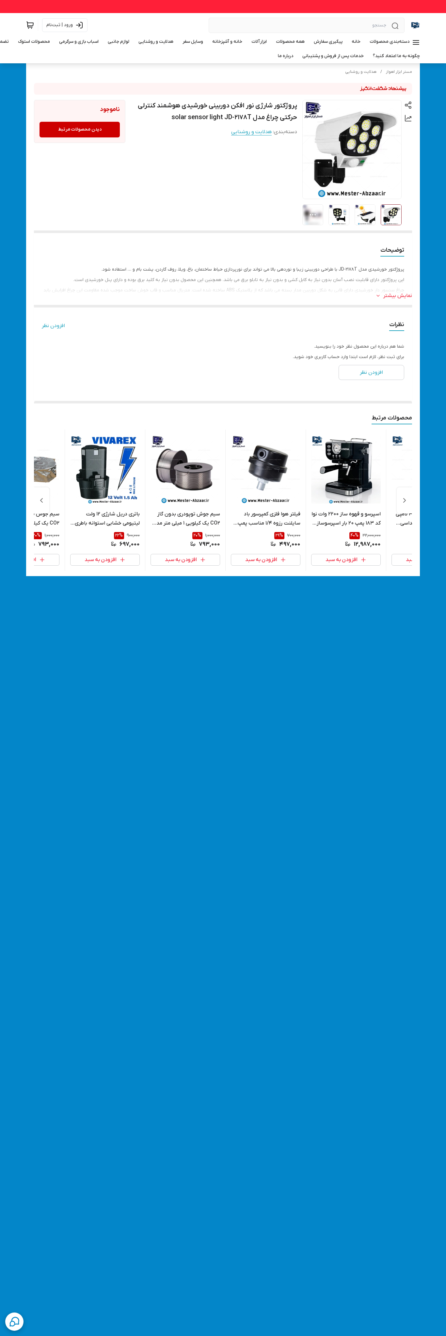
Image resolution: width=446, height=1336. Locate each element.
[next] (41, 500)
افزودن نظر (53, 325)
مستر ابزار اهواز (399, 71)
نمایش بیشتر (397, 295)
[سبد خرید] (30, 25)
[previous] (404, 500)
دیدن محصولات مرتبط (80, 129)
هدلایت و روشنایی (360, 71)
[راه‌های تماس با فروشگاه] (14, 1321)
